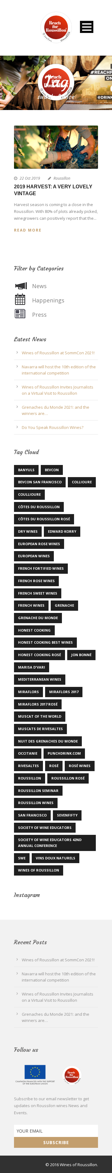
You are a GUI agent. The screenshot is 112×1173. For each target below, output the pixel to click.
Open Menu (86, 27)
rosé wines (80, 765)
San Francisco (32, 815)
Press (39, 314)
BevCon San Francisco (40, 482)
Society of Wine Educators (45, 827)
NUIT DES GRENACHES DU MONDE (48, 741)
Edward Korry (62, 531)
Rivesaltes (28, 765)
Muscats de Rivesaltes (40, 728)
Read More (28, 230)
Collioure (82, 482)
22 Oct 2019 (30, 178)
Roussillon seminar (38, 790)
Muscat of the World (39, 716)
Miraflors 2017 (63, 691)
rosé (53, 765)
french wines (31, 605)
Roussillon (62, 178)
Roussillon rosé (68, 778)
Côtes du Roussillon (39, 506)
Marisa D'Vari (31, 667)
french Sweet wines (37, 593)
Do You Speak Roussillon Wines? (52, 427)
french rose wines (36, 580)
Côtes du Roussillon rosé (44, 519)
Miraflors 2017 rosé (38, 704)
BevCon (52, 469)
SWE (22, 858)
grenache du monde (38, 617)
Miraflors (28, 691)
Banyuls (26, 469)
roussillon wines (36, 802)
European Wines (34, 556)
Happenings (48, 300)
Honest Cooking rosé (39, 654)
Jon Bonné (81, 654)
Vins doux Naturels (55, 858)
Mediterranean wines (39, 679)
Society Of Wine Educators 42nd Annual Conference (50, 842)
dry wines (28, 531)
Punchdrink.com (64, 753)
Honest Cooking (34, 630)
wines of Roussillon (38, 870)
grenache (64, 605)
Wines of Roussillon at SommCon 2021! (58, 353)
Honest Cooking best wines (45, 642)
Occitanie (27, 753)
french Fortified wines (41, 568)
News (39, 286)
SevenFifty (67, 815)
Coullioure (29, 494)
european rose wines (39, 543)
